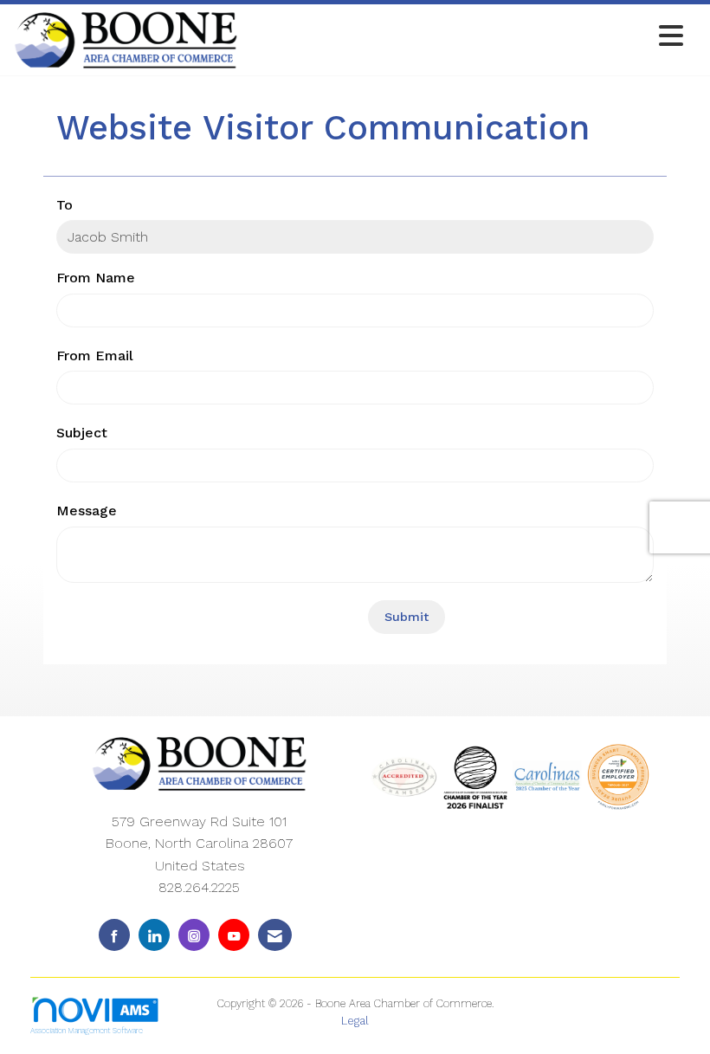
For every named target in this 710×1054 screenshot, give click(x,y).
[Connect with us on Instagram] (194, 935)
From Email (94, 355)
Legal (355, 1020)
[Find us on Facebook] (114, 935)
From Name (95, 277)
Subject (81, 432)
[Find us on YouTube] (233, 935)
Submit (406, 617)
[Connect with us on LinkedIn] (154, 935)
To (64, 205)
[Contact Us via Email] (275, 935)
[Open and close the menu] (465, 37)
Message (86, 510)
